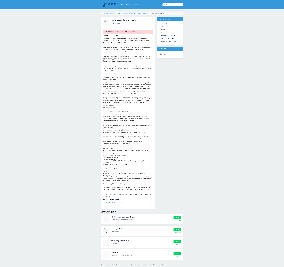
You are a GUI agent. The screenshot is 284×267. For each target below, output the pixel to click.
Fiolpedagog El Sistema (118, 229)
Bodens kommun (170, 23)
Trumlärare (114, 253)
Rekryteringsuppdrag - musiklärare (122, 217)
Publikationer (134, 4)
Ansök (177, 217)
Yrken (128, 4)
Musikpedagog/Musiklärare (120, 241)
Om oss (123, 4)
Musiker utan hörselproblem (114, 202)
